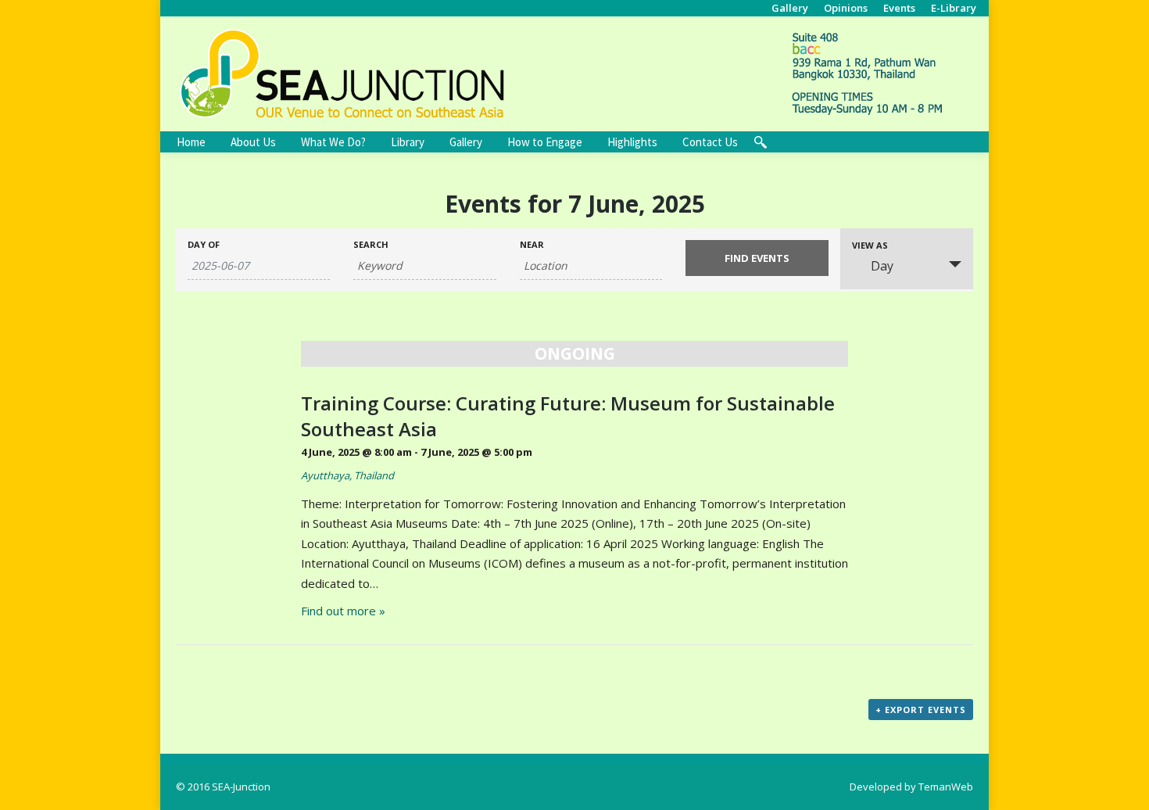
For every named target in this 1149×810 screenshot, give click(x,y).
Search (370, 244)
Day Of (204, 244)
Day (882, 265)
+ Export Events (920, 709)
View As (870, 245)
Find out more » (343, 610)
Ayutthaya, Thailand (347, 475)
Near (532, 244)
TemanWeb (945, 787)
